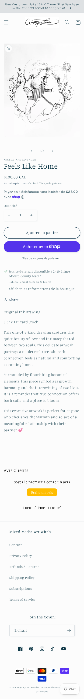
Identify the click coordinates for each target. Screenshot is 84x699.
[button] (6, 22)
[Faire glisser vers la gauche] (31, 151)
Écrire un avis (42, 492)
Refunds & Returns (24, 567)
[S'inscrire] (69, 630)
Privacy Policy (20, 556)
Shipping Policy (22, 578)
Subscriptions (20, 588)
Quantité (10, 206)
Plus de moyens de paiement (42, 258)
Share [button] (14, 300)
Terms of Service (22, 599)
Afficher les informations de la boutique (42, 289)
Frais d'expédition (15, 183)
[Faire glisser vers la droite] (52, 151)
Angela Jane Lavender (28, 687)
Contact (15, 545)
